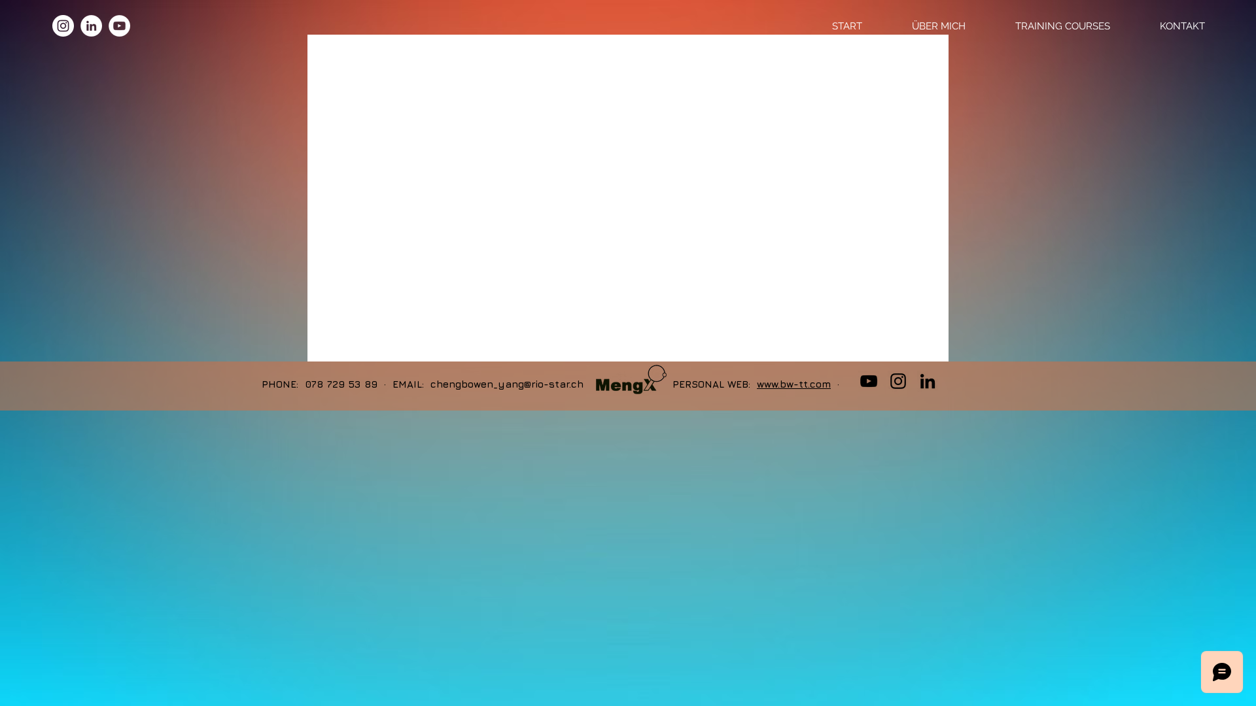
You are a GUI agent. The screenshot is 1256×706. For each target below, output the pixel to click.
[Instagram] (63, 26)
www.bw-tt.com (794, 384)
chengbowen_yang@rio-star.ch (507, 384)
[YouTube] (119, 26)
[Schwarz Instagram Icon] (898, 381)
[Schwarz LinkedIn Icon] (927, 381)
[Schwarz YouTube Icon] (868, 381)
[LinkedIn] (91, 26)
